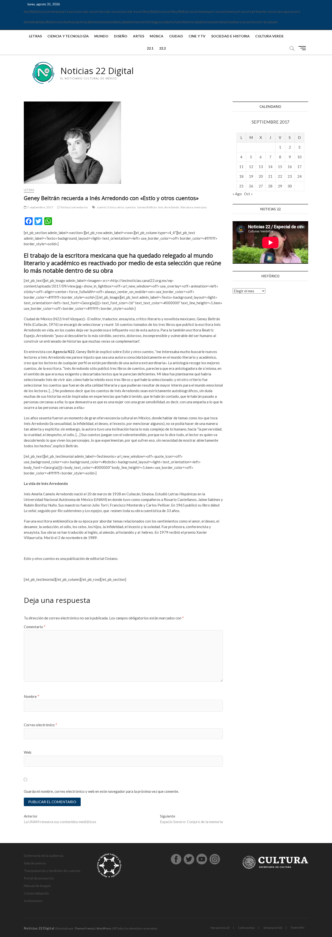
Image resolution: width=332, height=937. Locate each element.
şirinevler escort (264, 11)
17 (299, 166)
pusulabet (164, 22)
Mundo (101, 36)
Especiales (298, 927)
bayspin (76, 22)
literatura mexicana (194, 207)
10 (299, 157)
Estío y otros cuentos (122, 207)
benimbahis (33, 22)
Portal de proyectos (39, 878)
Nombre (31, 696)
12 (251, 166)
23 (290, 176)
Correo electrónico (40, 725)
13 (261, 166)
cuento (101, 207)
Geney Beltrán (147, 207)
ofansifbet (180, 22)
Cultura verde (269, 36)
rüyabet (88, 22)
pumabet (114, 22)
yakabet (127, 22)
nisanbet (212, 22)
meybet (101, 22)
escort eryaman (265, 22)
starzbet (63, 22)
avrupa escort (289, 11)
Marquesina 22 (219, 927)
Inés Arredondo (168, 207)
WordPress (104, 928)
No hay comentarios (74, 207)
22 (280, 176)
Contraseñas (246, 927)
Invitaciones (33, 901)
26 (251, 186)
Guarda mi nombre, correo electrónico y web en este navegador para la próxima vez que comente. (101, 791)
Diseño (120, 36)
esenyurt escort (65, 11)
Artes (138, 36)
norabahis (197, 22)
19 (251, 176)
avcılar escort (89, 11)
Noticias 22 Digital (97, 71)
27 (261, 186)
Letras (35, 36)
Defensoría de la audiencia (43, 855)
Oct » (248, 194)
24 (299, 176)
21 (270, 176)
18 (241, 176)
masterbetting (145, 22)
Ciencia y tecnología (68, 36)
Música (156, 36)
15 (280, 166)
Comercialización (36, 893)
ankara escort (241, 22)
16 (290, 166)
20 (261, 176)
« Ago (237, 194)
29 (280, 186)
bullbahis (49, 22)
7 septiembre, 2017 (39, 207)
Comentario (34, 627)
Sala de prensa (35, 863)
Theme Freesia (85, 928)
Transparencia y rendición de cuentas (52, 871)
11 (241, 166)
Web (27, 752)
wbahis (224, 22)
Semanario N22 (272, 927)
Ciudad (176, 36)
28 (270, 186)
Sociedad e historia (230, 36)
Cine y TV (197, 36)
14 (270, 166)
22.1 (150, 48)
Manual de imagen (37, 886)
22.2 (162, 48)
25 (241, 186)
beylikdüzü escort (38, 11)
